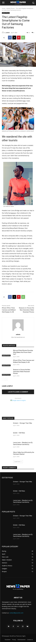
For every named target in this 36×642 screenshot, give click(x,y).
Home (3, 8)
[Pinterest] (19, 38)
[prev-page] (3, 379)
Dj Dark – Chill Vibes (19, 433)
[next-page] (6, 379)
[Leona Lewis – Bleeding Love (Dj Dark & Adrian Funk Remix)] (7, 445)
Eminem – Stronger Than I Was (22, 423)
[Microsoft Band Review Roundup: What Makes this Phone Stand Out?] (7, 353)
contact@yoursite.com (16, 613)
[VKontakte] (27, 626)
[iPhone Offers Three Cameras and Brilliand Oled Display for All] (7, 362)
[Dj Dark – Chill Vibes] (7, 435)
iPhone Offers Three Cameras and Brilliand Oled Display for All (9, 310)
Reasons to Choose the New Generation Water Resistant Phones (26, 310)
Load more (17, 461)
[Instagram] (23, 626)
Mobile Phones (11, 8)
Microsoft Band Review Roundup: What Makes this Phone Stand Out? (23, 352)
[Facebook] (10, 38)
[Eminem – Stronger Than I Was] (7, 425)
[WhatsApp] (23, 38)
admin (8, 32)
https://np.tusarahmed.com (18, 337)
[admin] (3, 33)
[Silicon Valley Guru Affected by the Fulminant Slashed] (7, 454)
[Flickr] (18, 626)
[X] (14, 38)
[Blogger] (8, 626)
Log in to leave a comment (18, 392)
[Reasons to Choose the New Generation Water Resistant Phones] (7, 372)
